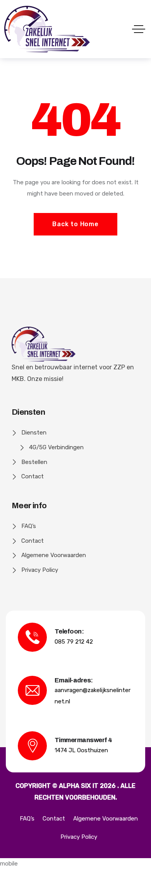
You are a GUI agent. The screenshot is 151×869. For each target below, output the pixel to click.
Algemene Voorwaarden (53, 555)
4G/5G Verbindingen (56, 447)
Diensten (33, 432)
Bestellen (34, 462)
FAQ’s (28, 526)
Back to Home (75, 224)
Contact (32, 476)
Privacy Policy (39, 569)
